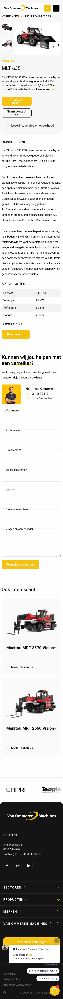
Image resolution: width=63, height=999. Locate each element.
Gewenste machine (17, 509)
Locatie (10, 489)
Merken (10, 911)
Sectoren (12, 887)
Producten (13, 899)
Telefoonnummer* (16, 470)
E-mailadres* (13, 450)
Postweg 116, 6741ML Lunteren (22, 854)
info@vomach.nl (12, 844)
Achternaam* (13, 430)
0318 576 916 (11, 849)
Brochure (13, 334)
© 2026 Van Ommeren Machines (40, 992)
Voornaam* (12, 410)
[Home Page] (21, 8)
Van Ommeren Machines (25, 923)
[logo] (31, 816)
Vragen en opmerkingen (20, 529)
